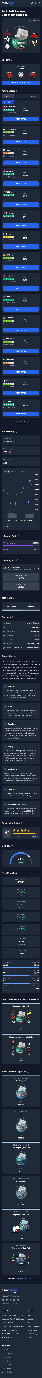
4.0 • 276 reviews (9, 386)
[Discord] (4, 1300)
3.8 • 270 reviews (9, 135)
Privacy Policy (32, 1330)
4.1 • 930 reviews (9, 344)
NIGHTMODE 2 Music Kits (10, 1334)
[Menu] (39, 3)
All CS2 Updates (7, 1372)
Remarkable (10, 543)
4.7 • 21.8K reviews (9, 407)
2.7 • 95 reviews (8, 156)
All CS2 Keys (6, 1361)
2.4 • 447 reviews (9, 365)
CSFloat (9, 297)
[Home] (8, 3)
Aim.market (10, 339)
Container (35, 627)
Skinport (9, 276)
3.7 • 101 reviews (8, 240)
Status (30, 1323)
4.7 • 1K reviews (8, 198)
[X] (7, 1300)
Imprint (30, 1337)
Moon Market (11, 129)
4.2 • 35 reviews (8, 323)
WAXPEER (10, 360)
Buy (8, 96)
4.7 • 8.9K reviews (9, 112)
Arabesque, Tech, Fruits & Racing (13, 1319)
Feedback (31, 1319)
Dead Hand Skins (7, 1337)
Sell (21, 96)
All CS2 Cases (6, 1357)
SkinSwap (10, 213)
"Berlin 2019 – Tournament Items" (26, 648)
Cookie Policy (32, 1334)
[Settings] (32, 3)
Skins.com (10, 234)
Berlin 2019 (35, 631)
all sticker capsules (27, 1278)
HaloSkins (10, 380)
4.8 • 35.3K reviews (9, 281)
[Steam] (19, 1300)
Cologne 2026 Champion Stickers (13, 1326)
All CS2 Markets (7, 1368)
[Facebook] (11, 1300)
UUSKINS (9, 255)
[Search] (36, 3)
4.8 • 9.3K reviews (9, 302)
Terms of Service (33, 1326)
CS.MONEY (10, 106)
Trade (34, 96)
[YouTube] (15, 1300)
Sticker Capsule (33, 623)
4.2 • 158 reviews (9, 261)
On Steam (35, 21)
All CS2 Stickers (7, 1353)
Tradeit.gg (10, 401)
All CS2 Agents (6, 1364)
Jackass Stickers (7, 1323)
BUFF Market (11, 192)
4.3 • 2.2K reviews (9, 219)
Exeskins (9, 318)
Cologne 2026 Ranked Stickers (12, 1315)
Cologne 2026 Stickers (9, 1330)
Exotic (8, 549)
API (29, 1315)
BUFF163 (9, 150)
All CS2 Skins (6, 1350)
